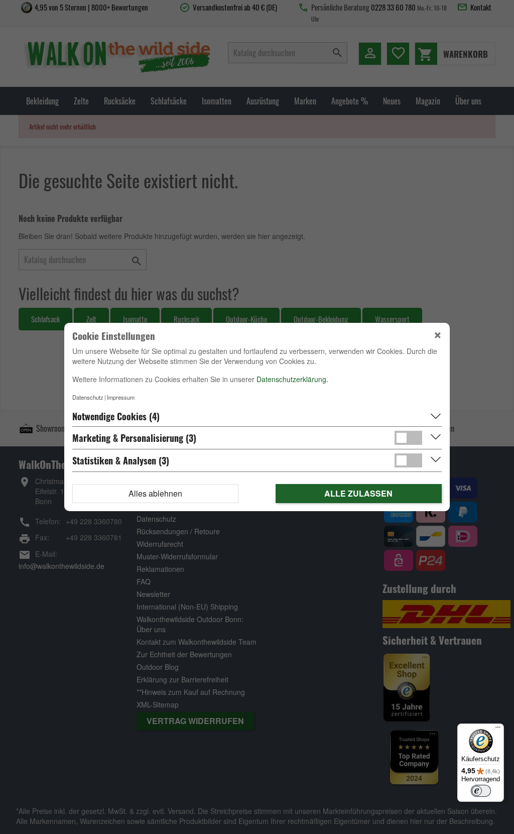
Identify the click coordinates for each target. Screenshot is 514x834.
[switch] (481, 791)
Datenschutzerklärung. (292, 379)
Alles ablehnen (155, 493)
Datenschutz (87, 397)
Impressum (121, 397)
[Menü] (498, 730)
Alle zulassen (358, 493)
